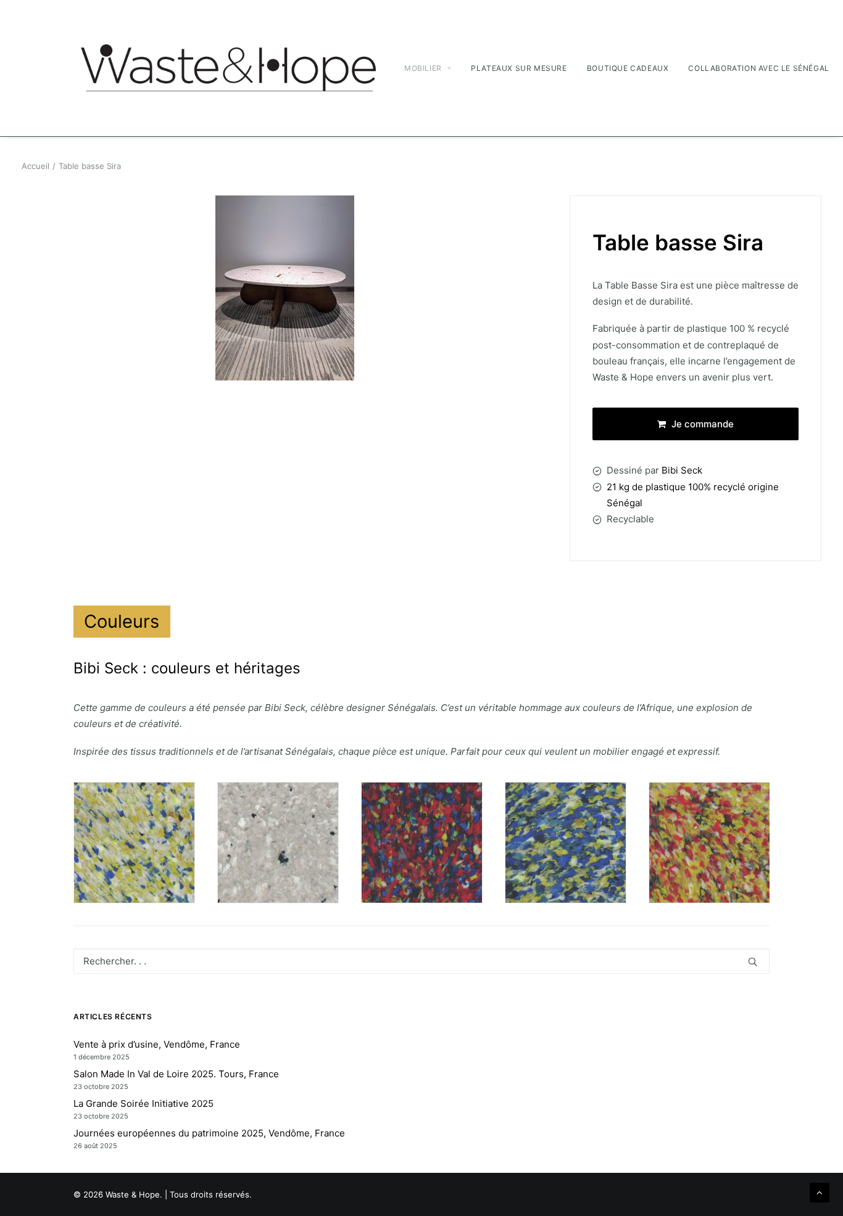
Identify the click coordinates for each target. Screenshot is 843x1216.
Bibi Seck (682, 470)
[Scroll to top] (819, 1192)
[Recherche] (421, 961)
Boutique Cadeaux (628, 68)
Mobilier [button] (423, 68)
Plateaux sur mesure (519, 68)
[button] (752, 962)
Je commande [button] (702, 424)
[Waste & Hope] (227, 68)
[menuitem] (432, 68)
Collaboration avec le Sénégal (758, 68)
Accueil (35, 166)
